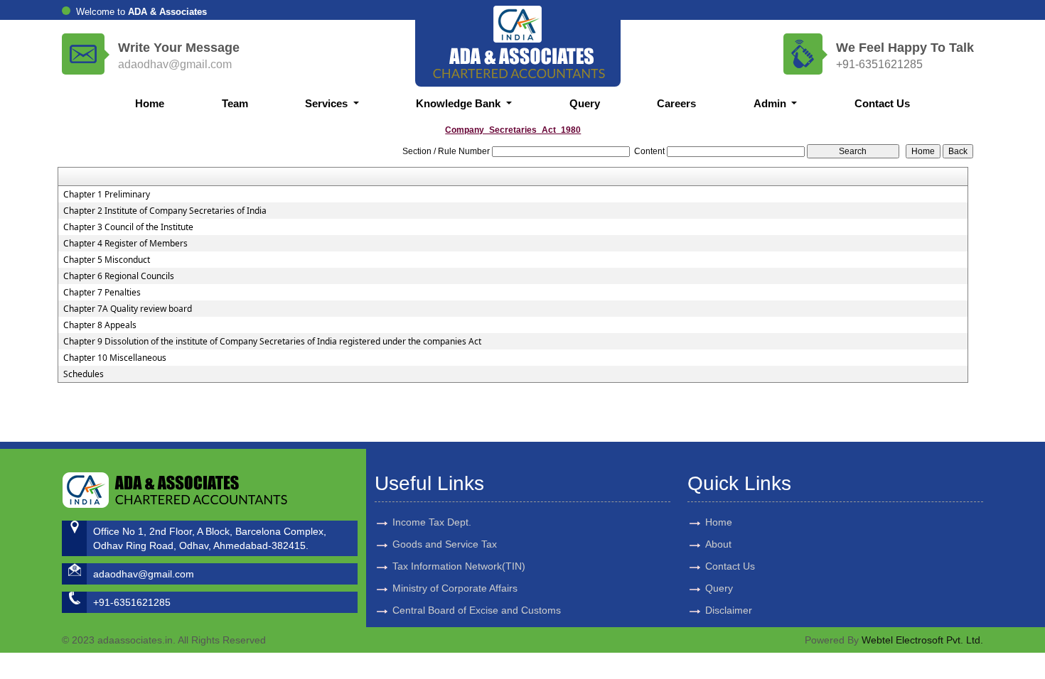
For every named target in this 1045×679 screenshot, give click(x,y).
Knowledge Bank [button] (459, 103)
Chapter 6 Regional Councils (118, 276)
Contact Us (882, 103)
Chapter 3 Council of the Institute (128, 227)
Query (584, 103)
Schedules (83, 374)
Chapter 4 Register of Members (125, 243)
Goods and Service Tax (444, 544)
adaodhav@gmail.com (175, 64)
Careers (676, 103)
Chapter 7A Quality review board (127, 309)
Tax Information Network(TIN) (458, 566)
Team (235, 103)
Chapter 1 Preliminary (106, 194)
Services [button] (327, 103)
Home (149, 103)
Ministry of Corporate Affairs (455, 588)
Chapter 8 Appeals (99, 325)
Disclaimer (728, 610)
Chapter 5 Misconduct (106, 260)
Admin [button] (771, 103)
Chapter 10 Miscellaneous (114, 358)
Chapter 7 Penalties (102, 292)
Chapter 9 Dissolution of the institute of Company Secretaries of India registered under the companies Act (272, 341)
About (718, 544)
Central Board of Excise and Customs (476, 610)
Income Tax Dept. (431, 522)
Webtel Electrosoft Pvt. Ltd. (922, 640)
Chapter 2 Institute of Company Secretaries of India (165, 211)
